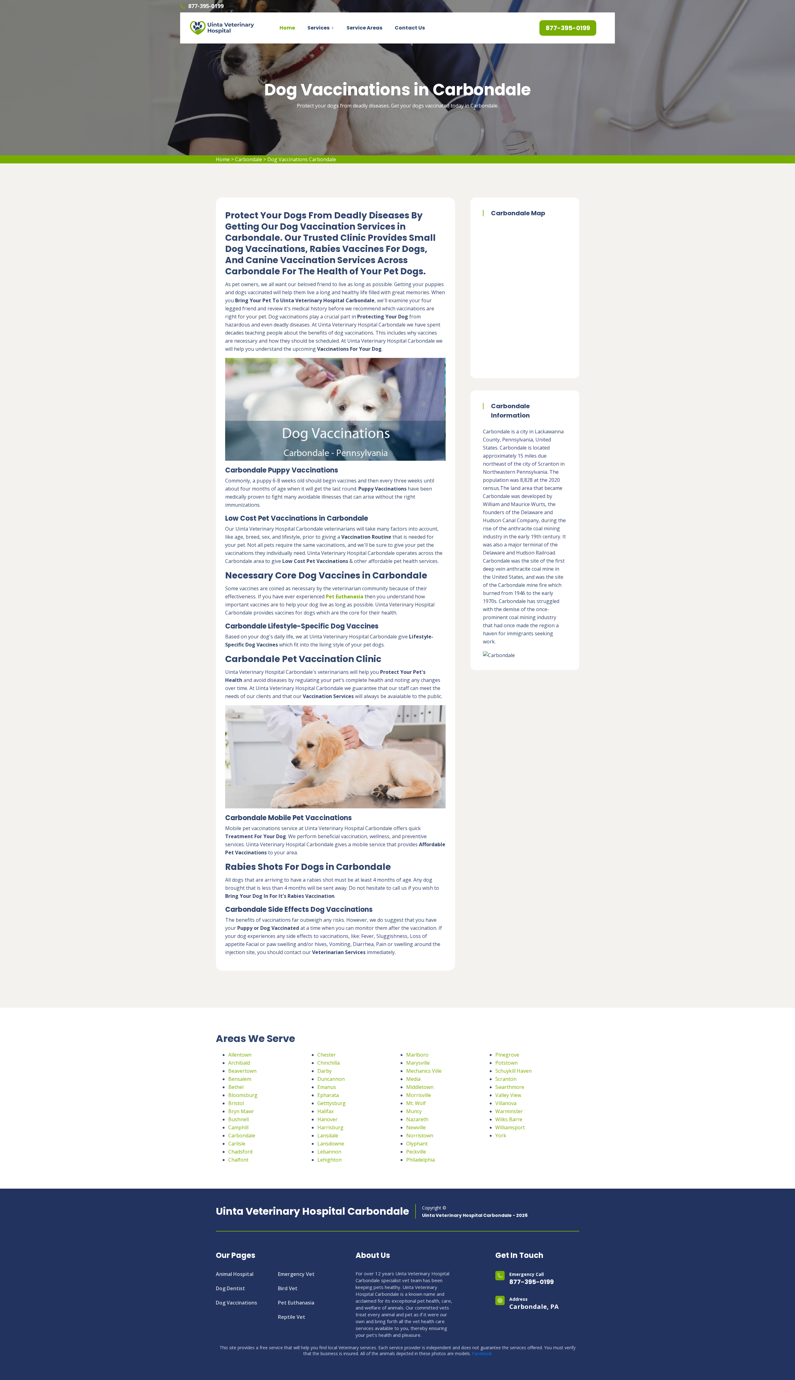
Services (318, 27)
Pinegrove (507, 1054)
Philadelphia (420, 1159)
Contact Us (410, 27)
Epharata (328, 1095)
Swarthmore (509, 1087)
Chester (326, 1054)
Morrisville (418, 1095)
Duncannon (331, 1079)
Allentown (240, 1054)
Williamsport (510, 1127)
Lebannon (329, 1151)
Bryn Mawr (241, 1111)
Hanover (327, 1119)
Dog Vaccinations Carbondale (301, 159)
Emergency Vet (296, 1274)
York (500, 1135)
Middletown (420, 1087)
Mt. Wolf (416, 1103)
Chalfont (238, 1159)
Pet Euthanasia (296, 1302)
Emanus (326, 1087)
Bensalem (239, 1079)
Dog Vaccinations (236, 1302)
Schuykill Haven (513, 1070)
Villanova (505, 1103)
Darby (324, 1070)
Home (287, 27)
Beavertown (242, 1070)
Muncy (414, 1111)
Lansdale (327, 1135)
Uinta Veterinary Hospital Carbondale (312, 1211)
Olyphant (417, 1143)
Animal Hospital (234, 1274)
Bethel (235, 1087)
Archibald (239, 1062)
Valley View (508, 1095)
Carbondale (248, 159)
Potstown (506, 1062)
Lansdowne (330, 1143)
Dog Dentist (230, 1288)
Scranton (505, 1079)
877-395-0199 (206, 6)
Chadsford (240, 1151)
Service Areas (364, 27)
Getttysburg (331, 1103)
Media (413, 1079)
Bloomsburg (242, 1095)
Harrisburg (330, 1127)
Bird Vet (288, 1288)
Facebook (482, 1353)
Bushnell (238, 1119)
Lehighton (329, 1159)
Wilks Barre (508, 1119)
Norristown (419, 1135)
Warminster (509, 1111)
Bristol (236, 1103)
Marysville (418, 1062)
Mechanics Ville (424, 1070)
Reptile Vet (291, 1317)
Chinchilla (328, 1062)
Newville (416, 1127)
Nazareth (417, 1119)
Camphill (238, 1127)
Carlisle (236, 1143)
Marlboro (417, 1054)
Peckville (416, 1151)
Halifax (325, 1111)
